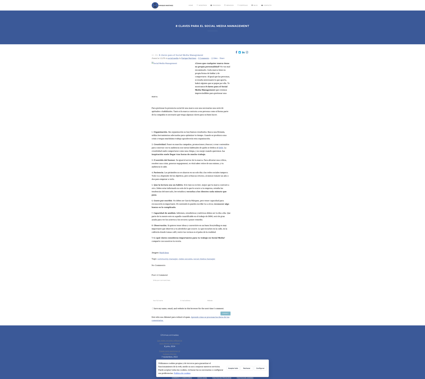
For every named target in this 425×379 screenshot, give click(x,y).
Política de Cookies (245, 378)
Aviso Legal (202, 378)
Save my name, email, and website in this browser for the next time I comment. (189, 308)
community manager (167, 259)
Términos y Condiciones (182, 378)
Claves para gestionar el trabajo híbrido (169, 352)
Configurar (260, 368)
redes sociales (186, 259)
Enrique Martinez (188, 58)
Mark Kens (164, 252)
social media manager (204, 259)
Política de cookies (182, 373)
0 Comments (203, 58)
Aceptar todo (233, 368)
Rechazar (246, 368)
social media (173, 58)
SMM (221, 147)
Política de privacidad (221, 378)
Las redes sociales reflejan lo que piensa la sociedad (169, 342)
